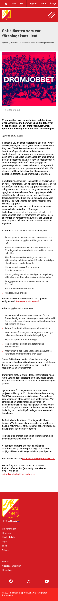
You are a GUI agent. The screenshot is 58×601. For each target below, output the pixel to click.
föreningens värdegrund (27, 301)
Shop (4, 546)
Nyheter (5, 550)
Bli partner (6, 533)
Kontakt (5, 561)
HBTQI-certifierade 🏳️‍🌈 (11, 521)
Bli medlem (7, 570)
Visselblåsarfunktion (11, 566)
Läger (4, 541)
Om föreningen (9, 529)
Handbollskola (8, 537)
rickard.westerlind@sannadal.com (38, 458)
